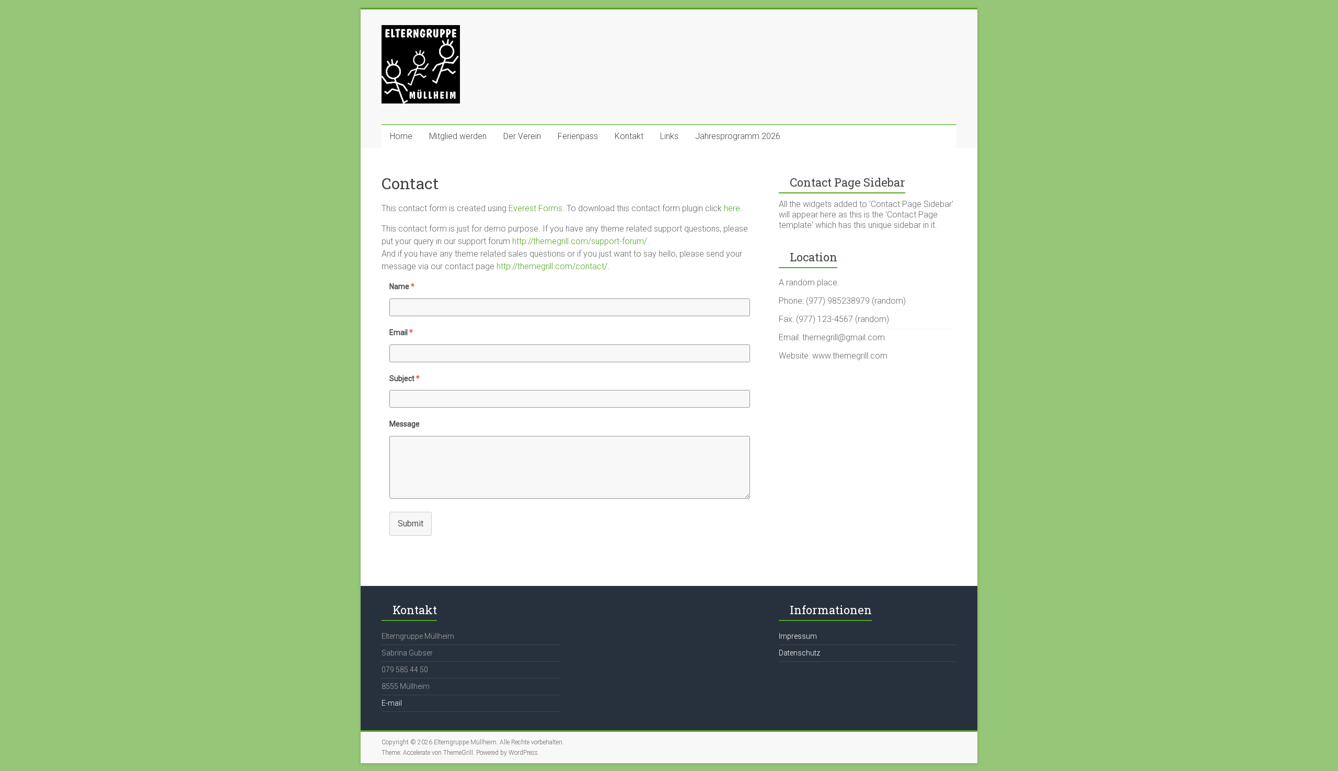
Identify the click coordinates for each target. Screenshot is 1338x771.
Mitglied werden (458, 136)
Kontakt (629, 136)
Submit (410, 523)
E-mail (392, 703)
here (732, 208)
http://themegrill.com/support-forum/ (579, 241)
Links (669, 136)
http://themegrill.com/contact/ (552, 266)
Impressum (798, 636)
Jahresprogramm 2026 (737, 136)
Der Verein (522, 136)
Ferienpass (578, 136)
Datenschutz (799, 653)
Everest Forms (535, 208)
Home (401, 136)
